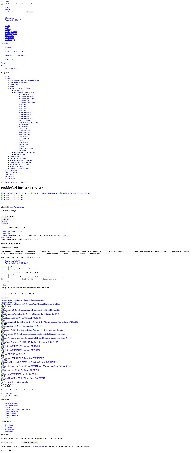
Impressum (9, 431)
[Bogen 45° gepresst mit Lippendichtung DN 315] (19, 366)
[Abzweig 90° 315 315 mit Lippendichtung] (17, 330)
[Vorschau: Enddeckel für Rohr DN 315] (16, 193)
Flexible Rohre (19, 154)
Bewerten (4, 224)
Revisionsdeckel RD (26, 120)
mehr (65, 235)
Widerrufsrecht (10, 413)
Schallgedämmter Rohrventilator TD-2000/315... (62, 322)
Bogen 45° (22, 108)
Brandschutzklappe (16, 166)
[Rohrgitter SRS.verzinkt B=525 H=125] (16, 362)
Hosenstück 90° (24, 124)
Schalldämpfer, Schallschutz (19, 164)
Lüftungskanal (15, 156)
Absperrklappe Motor (26, 98)
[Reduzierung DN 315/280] (11, 350)
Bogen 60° (22, 106)
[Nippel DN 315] (7, 354)
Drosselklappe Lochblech (28, 102)
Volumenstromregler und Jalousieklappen (24, 80)
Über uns (8, 427)
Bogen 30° (22, 110)
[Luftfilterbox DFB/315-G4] (11, 318)
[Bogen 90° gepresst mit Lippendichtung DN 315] (19, 338)
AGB (7, 417)
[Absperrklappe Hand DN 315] (12, 378)
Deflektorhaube (24, 130)
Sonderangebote (11, 172)
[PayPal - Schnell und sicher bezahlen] (15, 182)
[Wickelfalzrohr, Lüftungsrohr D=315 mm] (16, 304)
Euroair (12, 86)
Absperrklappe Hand (26, 96)
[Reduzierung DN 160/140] (11, 346)
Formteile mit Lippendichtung (24, 152)
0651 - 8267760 (6, 394)
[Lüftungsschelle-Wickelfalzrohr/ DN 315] (16, 314)
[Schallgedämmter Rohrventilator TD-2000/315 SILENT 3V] (23, 322)
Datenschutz (9, 429)
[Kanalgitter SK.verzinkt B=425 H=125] (16, 342)
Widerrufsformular (11, 415)
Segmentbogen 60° (25, 114)
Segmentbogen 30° (25, 118)
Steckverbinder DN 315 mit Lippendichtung (49, 334)
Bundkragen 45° (24, 132)
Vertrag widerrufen (12, 411)
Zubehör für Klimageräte (18, 82)
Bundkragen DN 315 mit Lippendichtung (46, 310)
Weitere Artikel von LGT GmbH (16, 263)
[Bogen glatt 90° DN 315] (10, 374)
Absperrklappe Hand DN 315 (34, 378)
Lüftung (8, 78)
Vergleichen (5, 219)
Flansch (21, 146)
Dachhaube (23, 128)
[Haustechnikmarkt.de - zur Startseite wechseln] (18, 4)
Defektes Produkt (11, 403)
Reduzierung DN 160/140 (30, 346)
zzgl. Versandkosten (17, 207)
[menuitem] (98, 8)
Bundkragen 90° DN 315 (30, 370)
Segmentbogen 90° (25, 112)
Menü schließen (10, 69)
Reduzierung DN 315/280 (30, 350)
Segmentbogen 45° (25, 116)
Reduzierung (23, 144)
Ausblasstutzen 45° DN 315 (32, 326)
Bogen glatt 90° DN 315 (29, 374)
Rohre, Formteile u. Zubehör (20, 88)
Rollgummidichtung (26, 148)
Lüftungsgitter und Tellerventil (20, 162)
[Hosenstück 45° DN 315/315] (12, 358)
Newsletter (9, 425)
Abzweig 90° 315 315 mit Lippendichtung (48, 330)
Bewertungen (16, 231)
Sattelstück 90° (24, 142)
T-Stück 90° (23, 136)
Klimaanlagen (10, 178)
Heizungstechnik (11, 170)
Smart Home (9, 174)
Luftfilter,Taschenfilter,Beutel (20, 168)
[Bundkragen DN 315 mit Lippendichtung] (16, 310)
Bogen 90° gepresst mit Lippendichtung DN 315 (54, 338)
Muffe (21, 140)
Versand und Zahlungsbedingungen (17, 409)
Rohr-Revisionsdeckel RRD (28, 122)
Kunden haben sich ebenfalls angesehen (30, 300)
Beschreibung (6, 231)
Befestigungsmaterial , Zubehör (21, 160)
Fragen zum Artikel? (12, 261)
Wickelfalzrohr (19, 90)
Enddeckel (22, 150)
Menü (7, 8)
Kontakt (8, 407)
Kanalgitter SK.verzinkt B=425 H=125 (44, 342)
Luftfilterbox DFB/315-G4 (31, 318)
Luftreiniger (14, 84)
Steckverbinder (24, 138)
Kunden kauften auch (8, 300)
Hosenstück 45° (24, 126)
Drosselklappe (24, 100)
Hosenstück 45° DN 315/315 (34, 358)
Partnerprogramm (11, 405)
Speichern (5, 298)
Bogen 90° (22, 104)
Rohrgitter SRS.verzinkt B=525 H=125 (44, 362)
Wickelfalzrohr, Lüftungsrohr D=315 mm (46, 304)
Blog (7, 76)
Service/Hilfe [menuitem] (5, 2)
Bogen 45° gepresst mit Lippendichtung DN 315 (54, 366)
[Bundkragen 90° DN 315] (11, 370)
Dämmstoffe (9, 176)
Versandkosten (40, 446)
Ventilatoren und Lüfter (18, 158)
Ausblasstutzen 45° (25, 94)
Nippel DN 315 (19, 354)
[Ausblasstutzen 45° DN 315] (12, 326)
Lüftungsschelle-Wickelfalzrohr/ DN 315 (46, 314)
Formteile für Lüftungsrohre (24, 92)
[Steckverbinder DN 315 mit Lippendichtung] (17, 334)
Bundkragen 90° (24, 134)
